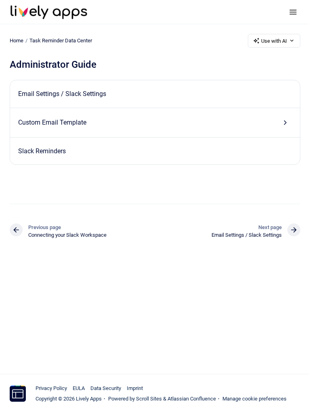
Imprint (135, 388)
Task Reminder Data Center (60, 41)
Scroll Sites (149, 399)
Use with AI (274, 41)
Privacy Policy (51, 388)
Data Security (105, 388)
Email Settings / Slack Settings (62, 94)
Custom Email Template (52, 122)
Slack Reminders (42, 151)
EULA (79, 388)
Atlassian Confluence (192, 399)
